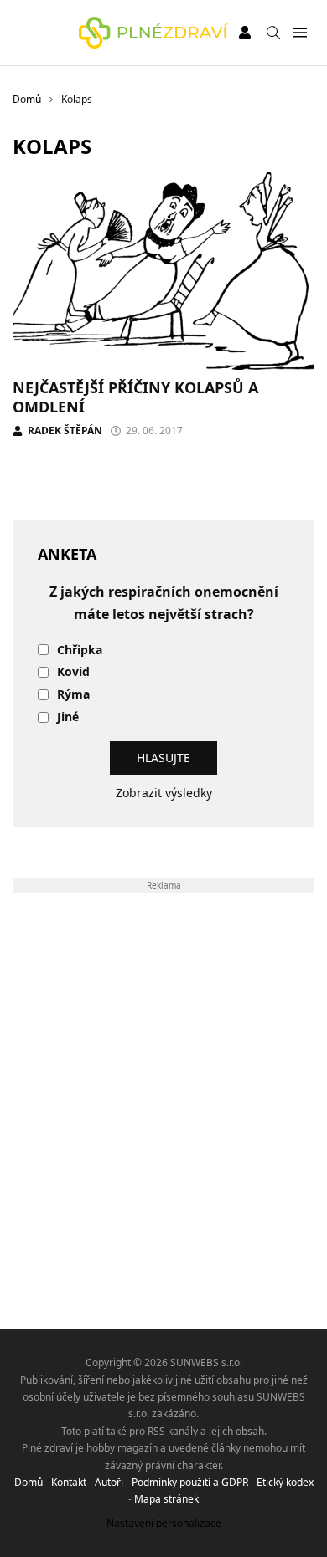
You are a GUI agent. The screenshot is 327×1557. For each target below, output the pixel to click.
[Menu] (299, 33)
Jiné (68, 717)
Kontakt (68, 1482)
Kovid (73, 672)
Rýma (73, 695)
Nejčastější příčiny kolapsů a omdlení (135, 397)
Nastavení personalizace (163, 1523)
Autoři (109, 1482)
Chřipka (79, 650)
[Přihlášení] (245, 32)
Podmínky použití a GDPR (190, 1482)
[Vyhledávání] (273, 32)
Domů (28, 1482)
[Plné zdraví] (153, 33)
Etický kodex (285, 1482)
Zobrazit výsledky (164, 793)
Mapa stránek (166, 1499)
